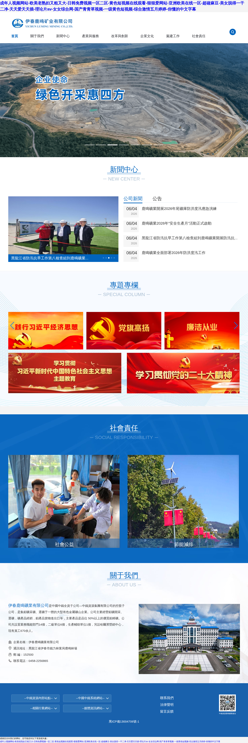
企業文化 (147, 36)
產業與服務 (90, 36)
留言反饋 (167, 711)
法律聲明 (167, 705)
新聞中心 (63, 36)
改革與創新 (119, 36)
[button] (90, 144)
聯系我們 (167, 698)
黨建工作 (173, 36)
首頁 (14, 36)
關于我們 (37, 36)
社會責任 (198, 36)
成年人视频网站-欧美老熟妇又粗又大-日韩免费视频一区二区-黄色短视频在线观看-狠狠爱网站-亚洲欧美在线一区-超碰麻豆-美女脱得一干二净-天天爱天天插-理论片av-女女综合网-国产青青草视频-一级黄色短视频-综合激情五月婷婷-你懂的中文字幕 (110, 741)
